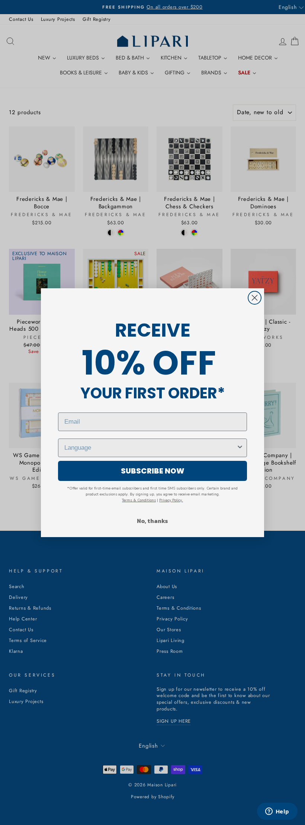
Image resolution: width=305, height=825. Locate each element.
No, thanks (152, 520)
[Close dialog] (254, 297)
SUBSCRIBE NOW (152, 471)
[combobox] (150, 448)
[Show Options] (240, 448)
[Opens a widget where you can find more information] (277, 812)
